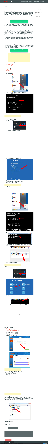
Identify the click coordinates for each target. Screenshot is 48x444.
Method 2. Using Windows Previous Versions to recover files (13, 329)
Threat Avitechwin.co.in (38, 9)
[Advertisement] (13, 57)
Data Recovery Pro (10, 333)
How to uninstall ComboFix (35, 1)
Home (19, 1)
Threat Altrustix (37, 17)
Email (5, 428)
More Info (46, 443)
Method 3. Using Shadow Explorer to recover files (12, 330)
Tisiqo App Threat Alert (38, 8)
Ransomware (11, 421)
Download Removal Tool (19, 21)
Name (5, 427)
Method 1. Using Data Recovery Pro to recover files (12, 328)
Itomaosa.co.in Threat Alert (38, 12)
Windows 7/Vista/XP (9, 69)
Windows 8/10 (8, 70)
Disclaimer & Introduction (28, 1)
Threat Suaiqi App (37, 16)
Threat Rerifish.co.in (37, 13)
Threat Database (22, 1)
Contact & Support (42, 1)
